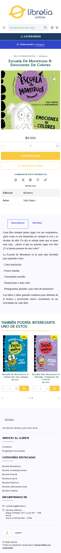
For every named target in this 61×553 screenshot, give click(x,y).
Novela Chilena (10, 490)
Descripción (18, 222)
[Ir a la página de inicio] (30, 12)
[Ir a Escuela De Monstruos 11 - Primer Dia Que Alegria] (15, 353)
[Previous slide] (3, 398)
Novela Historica (10, 482)
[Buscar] (45, 27)
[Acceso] (52, 27)
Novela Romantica (11, 466)
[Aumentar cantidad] (57, 146)
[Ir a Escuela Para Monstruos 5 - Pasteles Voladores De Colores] (46, 353)
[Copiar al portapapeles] (45, 180)
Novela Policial (9, 474)
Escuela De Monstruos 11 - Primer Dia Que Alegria (15, 375)
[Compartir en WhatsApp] (30, 180)
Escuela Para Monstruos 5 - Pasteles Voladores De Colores (45, 377)
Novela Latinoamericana (14, 486)
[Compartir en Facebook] (15, 180)
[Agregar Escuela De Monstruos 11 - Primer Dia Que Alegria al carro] (24, 388)
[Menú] (4, 27)
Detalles (37, 222)
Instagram (40, 44)
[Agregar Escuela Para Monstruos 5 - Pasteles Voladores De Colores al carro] (55, 388)
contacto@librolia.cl (16, 506)
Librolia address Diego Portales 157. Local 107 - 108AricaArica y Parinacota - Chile (23, 514)
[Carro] (57, 27)
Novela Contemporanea (14, 470)
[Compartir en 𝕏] (23, 180)
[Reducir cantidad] (3, 146)
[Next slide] (57, 398)
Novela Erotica (9, 478)
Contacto (7, 447)
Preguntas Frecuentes (13, 451)
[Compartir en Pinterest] (38, 180)
